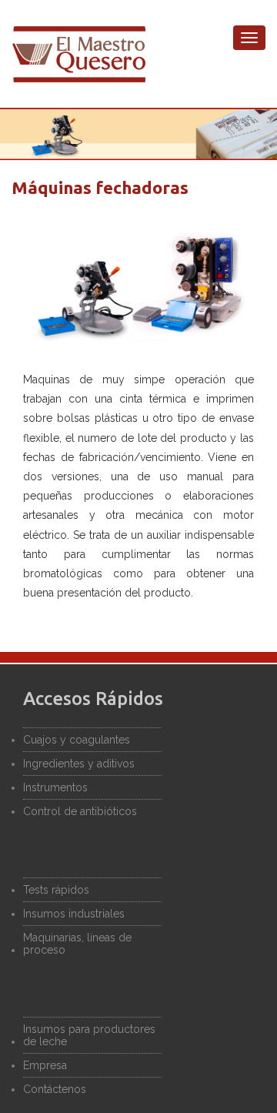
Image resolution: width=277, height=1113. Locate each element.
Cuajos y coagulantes (76, 740)
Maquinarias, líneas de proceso (77, 943)
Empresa (45, 1065)
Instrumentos (55, 787)
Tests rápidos (56, 890)
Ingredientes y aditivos (79, 763)
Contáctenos (54, 1089)
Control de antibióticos (80, 811)
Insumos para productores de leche (89, 1035)
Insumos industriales (74, 913)
